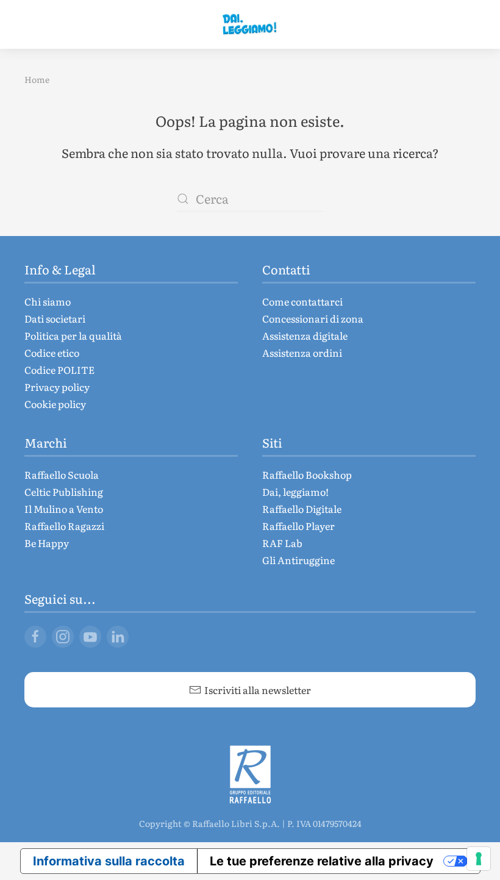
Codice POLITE (59, 369)
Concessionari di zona (312, 318)
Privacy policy (57, 386)
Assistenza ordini (302, 352)
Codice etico (51, 352)
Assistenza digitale (305, 335)
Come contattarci (302, 301)
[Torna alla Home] (250, 24)
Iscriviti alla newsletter (257, 689)
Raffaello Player (298, 525)
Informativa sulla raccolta (109, 861)
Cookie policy (55, 403)
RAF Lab (282, 542)
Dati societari (54, 318)
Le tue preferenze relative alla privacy (322, 861)
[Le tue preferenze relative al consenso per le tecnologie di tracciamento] (478, 858)
